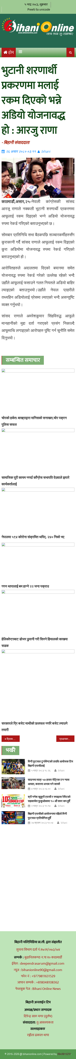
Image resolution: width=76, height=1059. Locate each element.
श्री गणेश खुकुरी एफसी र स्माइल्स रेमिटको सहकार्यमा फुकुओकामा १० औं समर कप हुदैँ (49, 798)
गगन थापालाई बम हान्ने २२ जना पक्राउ (25, 586)
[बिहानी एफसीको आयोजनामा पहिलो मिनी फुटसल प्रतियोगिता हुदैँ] (13, 817)
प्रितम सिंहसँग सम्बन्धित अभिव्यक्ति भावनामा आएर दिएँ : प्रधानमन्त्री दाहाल (13, 739)
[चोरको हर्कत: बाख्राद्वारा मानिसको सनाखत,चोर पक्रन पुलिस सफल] (38, 391)
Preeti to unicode (38, 9)
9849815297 (64, 1054)
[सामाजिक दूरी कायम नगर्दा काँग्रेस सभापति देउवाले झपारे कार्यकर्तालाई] (38, 451)
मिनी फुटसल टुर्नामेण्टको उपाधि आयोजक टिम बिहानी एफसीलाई (50, 763)
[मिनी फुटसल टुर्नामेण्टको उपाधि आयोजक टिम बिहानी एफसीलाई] (13, 766)
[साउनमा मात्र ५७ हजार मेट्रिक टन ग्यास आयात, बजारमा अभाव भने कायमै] (13, 783)
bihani (45, 151)
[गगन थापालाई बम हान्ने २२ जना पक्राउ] (38, 562)
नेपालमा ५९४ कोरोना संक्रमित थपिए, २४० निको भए (33, 537)
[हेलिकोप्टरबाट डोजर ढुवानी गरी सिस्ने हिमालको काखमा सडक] (38, 612)
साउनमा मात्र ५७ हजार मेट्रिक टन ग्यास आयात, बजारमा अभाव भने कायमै (48, 781)
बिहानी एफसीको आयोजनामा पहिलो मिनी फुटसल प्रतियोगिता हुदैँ (47, 815)
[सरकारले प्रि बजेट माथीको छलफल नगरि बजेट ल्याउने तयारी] (38, 684)
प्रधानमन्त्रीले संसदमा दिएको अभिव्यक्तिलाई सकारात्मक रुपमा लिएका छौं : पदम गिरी (67, 739)
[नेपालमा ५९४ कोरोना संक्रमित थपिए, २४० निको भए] (38, 510)
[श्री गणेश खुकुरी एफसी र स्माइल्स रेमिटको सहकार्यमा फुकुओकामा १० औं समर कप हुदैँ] (13, 800)
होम (11, 52)
